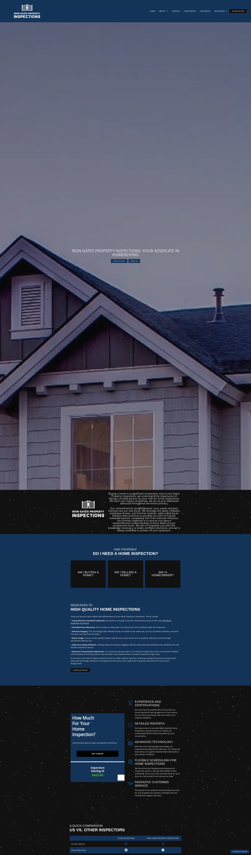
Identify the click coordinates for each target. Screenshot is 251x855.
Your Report (190, 11)
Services (176, 11)
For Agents (205, 11)
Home (152, 11)
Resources (220, 11)
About (162, 11)
